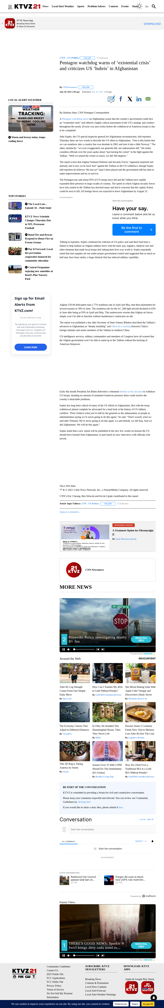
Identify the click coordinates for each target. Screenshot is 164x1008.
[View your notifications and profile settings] (152, 841)
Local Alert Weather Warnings (100, 994)
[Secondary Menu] (12, 6)
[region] (108, 857)
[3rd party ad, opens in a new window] (85, 536)
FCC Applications (56, 978)
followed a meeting (121, 326)
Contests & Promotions (97, 983)
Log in (142, 819)
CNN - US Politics (90, 503)
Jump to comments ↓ (70, 512)
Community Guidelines (58, 966)
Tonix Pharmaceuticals (125, 539)
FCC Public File (55, 982)
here (121, 807)
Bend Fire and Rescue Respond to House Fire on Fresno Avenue (39, 238)
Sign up (150, 819)
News (45, 6)
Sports (80, 6)
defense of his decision (131, 391)
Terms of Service (55, 989)
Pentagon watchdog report (75, 118)
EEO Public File (55, 974)
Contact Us (52, 970)
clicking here (84, 802)
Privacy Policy (54, 985)
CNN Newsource (70, 87)
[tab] (69, 841)
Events (125, 6)
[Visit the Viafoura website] (149, 896)
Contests (113, 6)
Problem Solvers (96, 6)
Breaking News (93, 979)
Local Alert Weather (63, 6)
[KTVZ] (27, 6)
